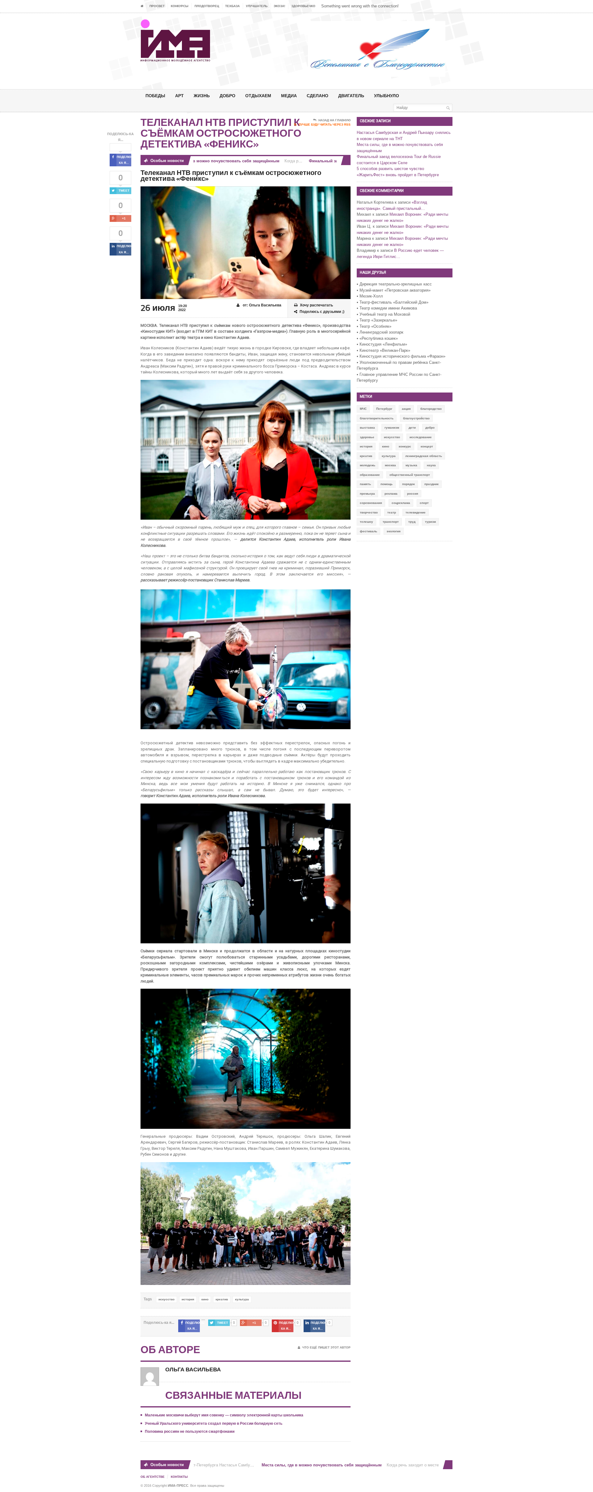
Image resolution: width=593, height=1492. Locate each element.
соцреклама (401, 503)
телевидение (416, 512)
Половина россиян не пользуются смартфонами (189, 1431)
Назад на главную (334, 120)
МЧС (363, 408)
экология (394, 531)
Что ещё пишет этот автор (326, 1347)
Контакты (179, 1476)
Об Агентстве (153, 1476)
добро (430, 427)
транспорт (391, 521)
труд (411, 521)
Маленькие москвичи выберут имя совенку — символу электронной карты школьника (224, 1415)
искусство (166, 1299)
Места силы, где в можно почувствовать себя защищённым (292, 1465)
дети (412, 427)
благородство (431, 408)
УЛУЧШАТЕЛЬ (256, 6)
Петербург (384, 408)
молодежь (367, 465)
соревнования (371, 503)
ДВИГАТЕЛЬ (351, 95)
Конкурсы (179, 6)
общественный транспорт (409, 474)
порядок (408, 484)
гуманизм (392, 427)
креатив (222, 1299)
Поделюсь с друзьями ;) (322, 312)
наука (431, 465)
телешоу (366, 521)
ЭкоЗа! (279, 6)
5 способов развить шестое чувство (390, 168)
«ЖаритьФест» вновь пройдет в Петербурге (398, 174)
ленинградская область (423, 456)
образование (370, 474)
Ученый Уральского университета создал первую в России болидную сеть (213, 1423)
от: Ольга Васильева (261, 305)
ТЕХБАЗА (232, 6)
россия (412, 493)
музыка (411, 465)
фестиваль (368, 531)
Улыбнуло (386, 95)
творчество (369, 512)
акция (406, 408)
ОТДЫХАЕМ (258, 95)
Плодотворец (207, 6)
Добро (227, 95)
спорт (424, 503)
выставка (367, 427)
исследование (421, 437)
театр (391, 512)
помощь (387, 484)
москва (390, 465)
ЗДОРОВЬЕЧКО (303, 6)
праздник (431, 484)
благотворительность (376, 418)
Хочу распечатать (316, 305)
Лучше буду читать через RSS (325, 124)
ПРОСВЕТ (157, 6)
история (188, 1299)
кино (204, 1299)
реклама (391, 493)
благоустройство (416, 418)
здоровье (367, 437)
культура (242, 1299)
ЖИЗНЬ (202, 95)
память (365, 484)
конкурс (405, 446)
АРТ (179, 95)
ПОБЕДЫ (155, 95)
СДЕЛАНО (317, 95)
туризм (430, 521)
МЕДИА (289, 95)
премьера (367, 493)
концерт (427, 446)
